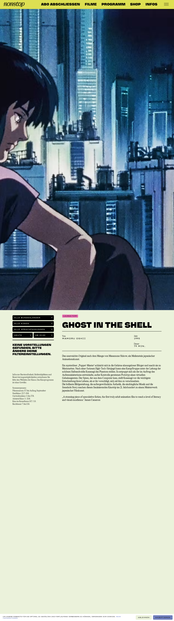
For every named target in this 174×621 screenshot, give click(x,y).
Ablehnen (143, 617)
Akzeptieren (162, 617)
